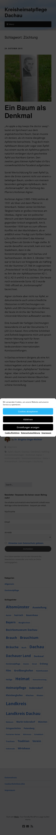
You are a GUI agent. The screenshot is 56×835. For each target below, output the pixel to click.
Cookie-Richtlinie (12, 433)
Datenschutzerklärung (30, 433)
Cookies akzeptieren (28, 411)
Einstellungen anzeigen (28, 427)
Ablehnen (28, 419)
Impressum (46, 433)
